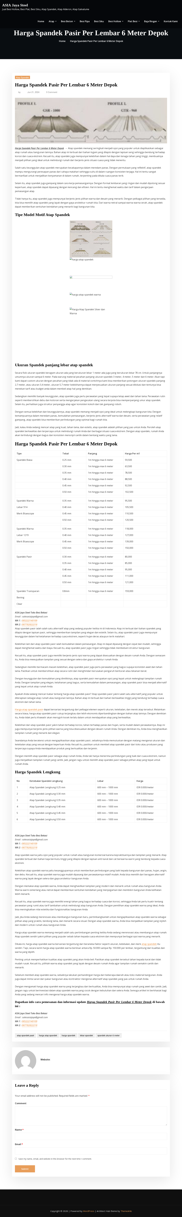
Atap (52, 21)
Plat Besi (133, 21)
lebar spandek (86, 1035)
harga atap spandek (48, 1035)
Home (41, 21)
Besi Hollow (115, 21)
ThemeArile (126, 1211)
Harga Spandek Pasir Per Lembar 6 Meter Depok (96, 41)
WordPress (88, 1211)
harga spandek (68, 1035)
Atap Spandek (22, 77)
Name (19, 1129)
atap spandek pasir (25, 1035)
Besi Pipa (85, 21)
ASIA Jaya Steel (15, 5)
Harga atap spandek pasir (29, 709)
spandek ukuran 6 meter (109, 1035)
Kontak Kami (171, 21)
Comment (20, 1103)
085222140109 (29, 620)
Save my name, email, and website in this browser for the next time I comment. (55, 1158)
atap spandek (149, 944)
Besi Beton (67, 21)
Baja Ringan (151, 21)
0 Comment (51, 92)
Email (19, 1144)
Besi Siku (99, 21)
